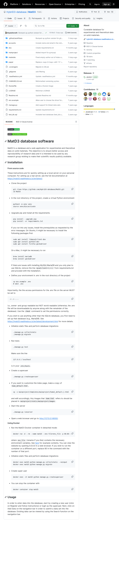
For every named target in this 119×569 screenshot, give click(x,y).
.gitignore (12, 72)
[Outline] (76, 122)
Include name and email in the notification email (54, 43)
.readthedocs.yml (15, 76)
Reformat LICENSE (43, 91)
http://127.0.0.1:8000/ (48, 418)
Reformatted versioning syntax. (48, 81)
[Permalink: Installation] (6, 162)
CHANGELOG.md (15, 81)
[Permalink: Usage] (6, 497)
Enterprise (69, 4)
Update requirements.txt (45, 110)
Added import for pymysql (46, 53)
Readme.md (13, 95)
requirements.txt (15, 110)
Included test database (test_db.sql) (49, 114)
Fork (96, 12)
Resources (40, 4)
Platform (14, 4)
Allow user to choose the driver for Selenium (52, 100)
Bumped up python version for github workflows (36, 33)
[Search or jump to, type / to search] (90, 4)
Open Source (55, 4)
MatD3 (32, 12)
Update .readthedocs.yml (45, 76)
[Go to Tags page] (25, 26)
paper (11, 62)
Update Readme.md (43, 95)
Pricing (82, 4)
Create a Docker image (44, 86)
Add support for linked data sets (48, 105)
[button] (72, 189)
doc (10, 48)
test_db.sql (13, 114)
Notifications (83, 12)
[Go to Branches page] (20, 26)
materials (12, 57)
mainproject (13, 53)
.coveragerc (13, 67)
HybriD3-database (16, 12)
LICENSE (12, 91)
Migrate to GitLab (42, 67)
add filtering (40, 72)
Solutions (26, 4)
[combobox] (50, 26)
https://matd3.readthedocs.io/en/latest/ (25, 178)
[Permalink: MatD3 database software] (6, 141)
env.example (13, 100)
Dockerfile (12, 86)
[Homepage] (5, 4)
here (37, 443)
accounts (12, 43)
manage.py (13, 105)
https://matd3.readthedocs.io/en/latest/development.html (33, 321)
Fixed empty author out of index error (50, 57)
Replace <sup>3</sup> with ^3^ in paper (51, 62)
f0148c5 (52, 32)
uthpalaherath (12, 33)
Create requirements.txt (45, 48)
